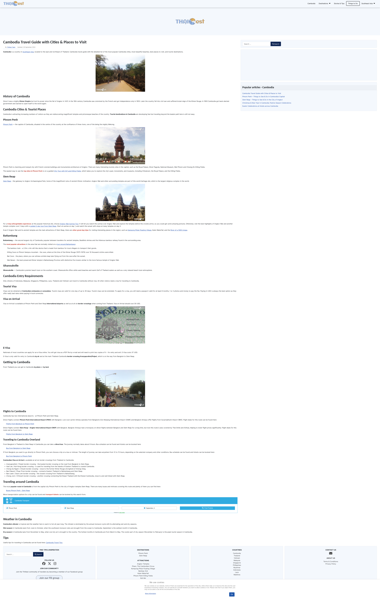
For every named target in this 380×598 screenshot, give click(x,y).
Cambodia (311, 3)
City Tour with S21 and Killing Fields (67, 171)
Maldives (237, 575)
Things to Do (353, 3)
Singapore (237, 563)
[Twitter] (49, 564)
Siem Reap (7, 181)
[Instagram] (55, 564)
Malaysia (237, 560)
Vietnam (237, 558)
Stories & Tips (339, 3)
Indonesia (236, 570)
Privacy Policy (330, 564)
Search (276, 44)
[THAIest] (13, 3)
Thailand (237, 556)
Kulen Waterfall (143, 573)
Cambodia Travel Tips (54, 543)
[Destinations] (329, 3)
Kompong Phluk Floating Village (143, 569)
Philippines (237, 565)
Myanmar (236, 567)
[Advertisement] (59, 21)
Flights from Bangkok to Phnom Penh (20, 424)
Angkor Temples (143, 564)
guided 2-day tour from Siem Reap (43, 226)
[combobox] (256, 44)
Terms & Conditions (330, 561)
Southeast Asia (367, 3)
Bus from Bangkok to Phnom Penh (19, 456)
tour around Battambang (66, 244)
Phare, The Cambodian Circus (143, 566)
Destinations (323, 3)
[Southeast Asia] (374, 3)
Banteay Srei (143, 571)
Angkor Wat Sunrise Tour (69, 224)
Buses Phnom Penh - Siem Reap (18, 490)
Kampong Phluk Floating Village (139, 230)
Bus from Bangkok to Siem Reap (18, 448)
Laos (237, 572)
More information (150, 593)
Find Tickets (208, 508)
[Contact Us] (330, 553)
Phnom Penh (7, 124)
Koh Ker (143, 578)
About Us (331, 558)
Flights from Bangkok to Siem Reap (19, 434)
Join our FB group (49, 578)
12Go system (122, 512)
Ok (232, 594)
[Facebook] (43, 564)
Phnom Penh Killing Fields (143, 576)
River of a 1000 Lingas (179, 230)
